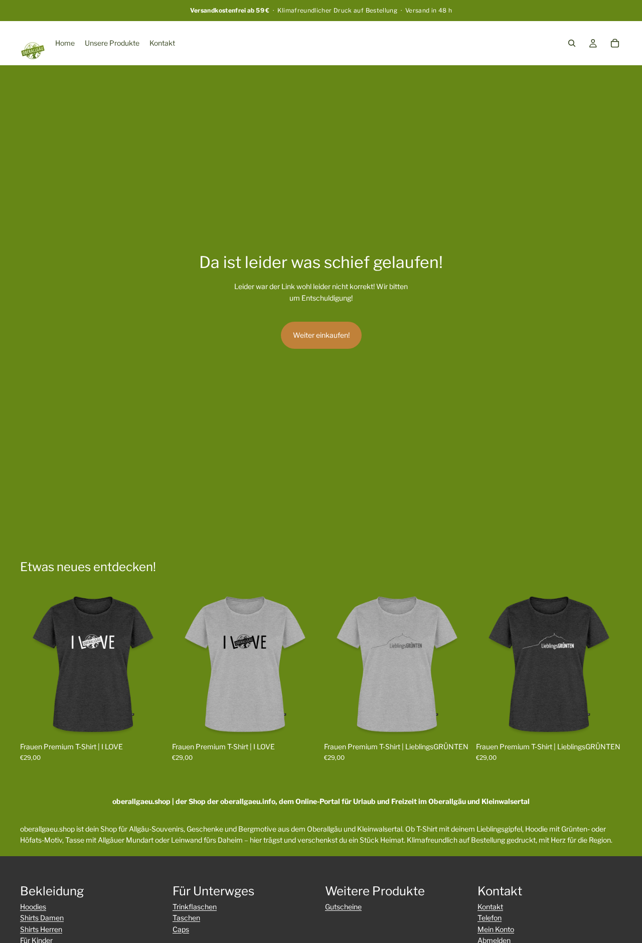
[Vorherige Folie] (35, 664)
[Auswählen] (150, 722)
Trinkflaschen (195, 906)
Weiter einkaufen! (321, 335)
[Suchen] (572, 43)
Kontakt (490, 906)
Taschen (186, 917)
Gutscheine (343, 906)
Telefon (489, 917)
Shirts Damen (42, 917)
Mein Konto (495, 929)
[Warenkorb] (615, 43)
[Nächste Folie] (151, 664)
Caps (181, 929)
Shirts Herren (41, 929)
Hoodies (33, 906)
